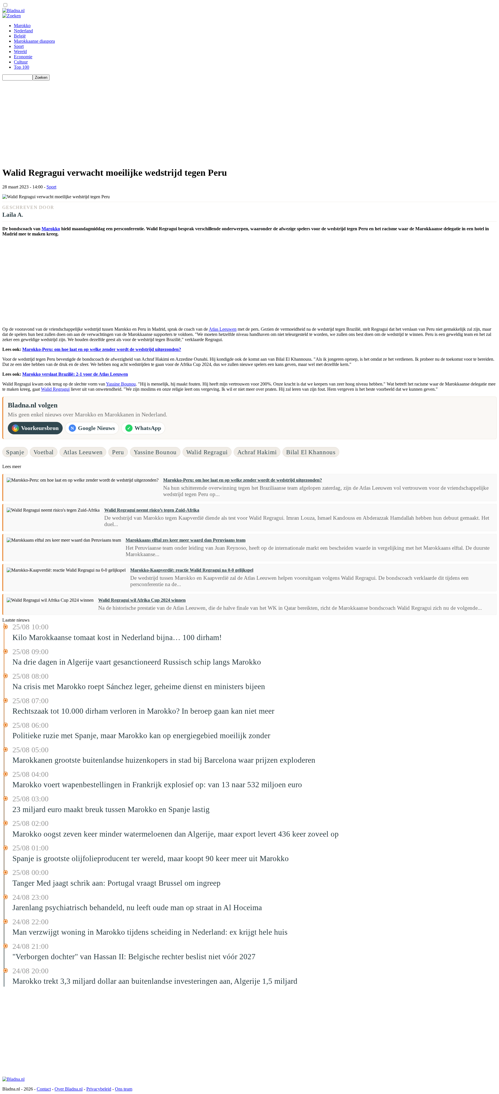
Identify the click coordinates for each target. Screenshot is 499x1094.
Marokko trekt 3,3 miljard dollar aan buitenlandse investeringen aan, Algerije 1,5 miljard (154, 981)
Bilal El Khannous (311, 452)
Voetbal (43, 452)
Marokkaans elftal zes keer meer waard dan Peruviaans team (185, 540)
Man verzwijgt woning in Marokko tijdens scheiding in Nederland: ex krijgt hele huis (150, 932)
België (20, 35)
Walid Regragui (55, 389)
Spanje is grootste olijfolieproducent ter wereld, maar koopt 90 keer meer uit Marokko (150, 858)
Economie (23, 56)
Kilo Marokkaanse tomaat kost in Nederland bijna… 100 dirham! (117, 637)
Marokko (22, 25)
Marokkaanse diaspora (34, 41)
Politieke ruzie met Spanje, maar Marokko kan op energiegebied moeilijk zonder (141, 735)
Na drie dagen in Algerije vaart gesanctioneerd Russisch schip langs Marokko (136, 662)
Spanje (15, 452)
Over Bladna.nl (69, 1088)
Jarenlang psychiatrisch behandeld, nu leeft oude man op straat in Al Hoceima (137, 907)
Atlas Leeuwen (223, 329)
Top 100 (21, 67)
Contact (44, 1088)
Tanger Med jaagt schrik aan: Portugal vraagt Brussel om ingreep (116, 883)
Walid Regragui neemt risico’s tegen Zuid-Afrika (151, 510)
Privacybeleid (98, 1088)
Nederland (23, 30)
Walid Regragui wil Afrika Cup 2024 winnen (142, 600)
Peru (118, 452)
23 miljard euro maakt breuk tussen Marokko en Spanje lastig (111, 809)
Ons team (123, 1088)
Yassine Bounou (121, 384)
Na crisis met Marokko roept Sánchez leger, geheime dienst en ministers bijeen (138, 686)
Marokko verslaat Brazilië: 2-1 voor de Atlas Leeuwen (75, 374)
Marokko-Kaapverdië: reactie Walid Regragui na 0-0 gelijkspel (191, 570)
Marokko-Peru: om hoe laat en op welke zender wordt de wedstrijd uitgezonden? (101, 349)
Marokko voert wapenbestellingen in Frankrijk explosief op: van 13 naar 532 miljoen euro (157, 784)
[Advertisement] (175, 121)
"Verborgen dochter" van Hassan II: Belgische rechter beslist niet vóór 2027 (134, 956)
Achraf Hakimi (257, 452)
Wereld (20, 51)
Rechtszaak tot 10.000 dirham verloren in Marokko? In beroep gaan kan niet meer (143, 711)
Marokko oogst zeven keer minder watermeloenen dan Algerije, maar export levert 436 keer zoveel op (175, 834)
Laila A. (12, 214)
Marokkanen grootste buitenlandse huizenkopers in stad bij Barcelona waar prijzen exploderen (163, 760)
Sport (19, 46)
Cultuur (21, 61)
